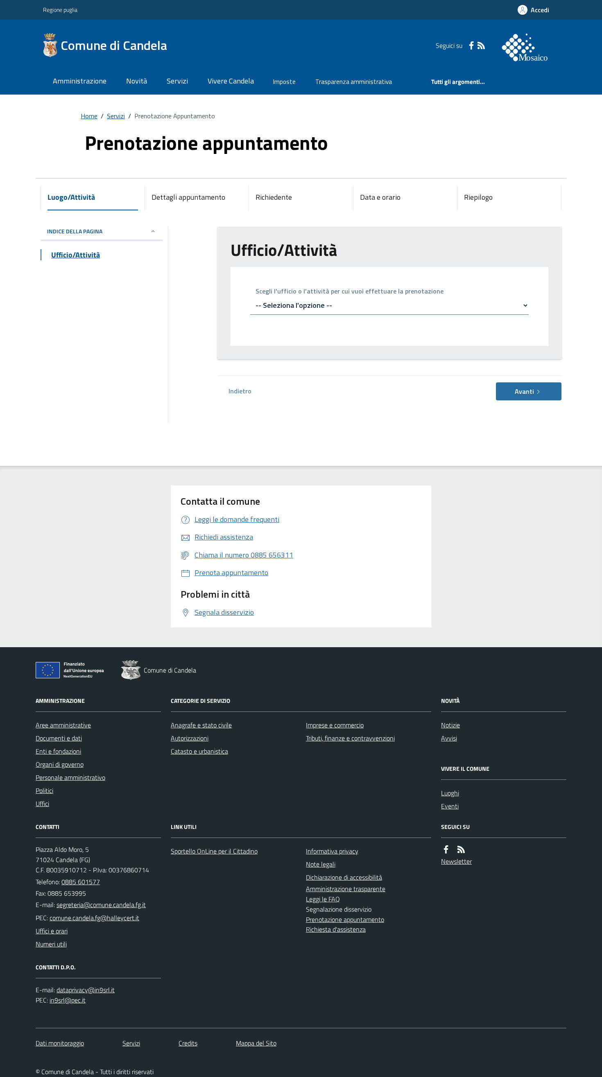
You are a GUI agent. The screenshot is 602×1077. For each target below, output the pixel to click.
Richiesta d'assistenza (336, 929)
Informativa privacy (332, 851)
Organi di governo (60, 764)
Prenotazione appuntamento (345, 919)
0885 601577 (80, 882)
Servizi (177, 80)
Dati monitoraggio (60, 1043)
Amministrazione (79, 80)
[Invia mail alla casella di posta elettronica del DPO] (86, 990)
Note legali (320, 864)
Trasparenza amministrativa (353, 81)
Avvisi (449, 738)
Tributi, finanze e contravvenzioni (350, 738)
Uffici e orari (52, 931)
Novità (136, 80)
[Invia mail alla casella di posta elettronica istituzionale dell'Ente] (101, 905)
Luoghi (450, 793)
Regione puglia (60, 9)
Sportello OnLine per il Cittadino (214, 851)
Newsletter (456, 861)
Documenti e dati (59, 738)
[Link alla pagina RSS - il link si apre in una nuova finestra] (481, 45)
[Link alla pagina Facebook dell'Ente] (446, 849)
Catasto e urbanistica (199, 751)
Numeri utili (51, 944)
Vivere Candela (231, 80)
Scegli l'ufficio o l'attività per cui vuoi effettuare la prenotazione (350, 291)
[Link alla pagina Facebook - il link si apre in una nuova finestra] (471, 45)
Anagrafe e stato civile (201, 725)
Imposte (284, 81)
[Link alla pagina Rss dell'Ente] (461, 849)
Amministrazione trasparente (345, 889)
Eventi (450, 806)
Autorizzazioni (189, 738)
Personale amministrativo (70, 777)
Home (89, 116)
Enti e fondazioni (58, 751)
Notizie (450, 725)
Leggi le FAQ (323, 899)
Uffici (42, 803)
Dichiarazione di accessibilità (344, 877)
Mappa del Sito (256, 1043)
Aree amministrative (63, 725)
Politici (44, 790)
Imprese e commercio (335, 725)
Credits (188, 1043)
